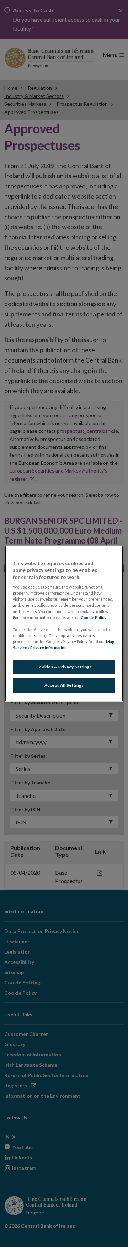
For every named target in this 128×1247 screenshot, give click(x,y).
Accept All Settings (64, 685)
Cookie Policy (93, 617)
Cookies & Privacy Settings (64, 666)
